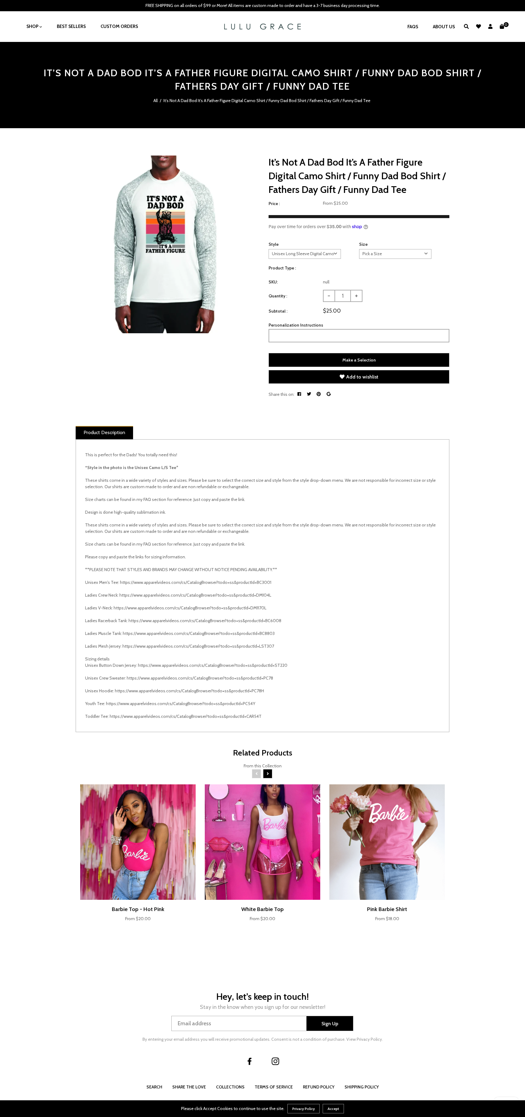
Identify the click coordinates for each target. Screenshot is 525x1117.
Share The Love (189, 1087)
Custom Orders (119, 26)
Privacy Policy (303, 1108)
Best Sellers (71, 26)
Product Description (104, 432)
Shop (32, 26)
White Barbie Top (262, 909)
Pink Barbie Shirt (387, 909)
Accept (333, 1108)
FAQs (412, 26)
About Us (444, 26)
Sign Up (329, 1023)
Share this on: (281, 394)
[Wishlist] (478, 26)
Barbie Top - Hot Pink (138, 909)
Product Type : (282, 268)
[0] (502, 26)
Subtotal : (278, 311)
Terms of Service (274, 1087)
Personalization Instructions (296, 325)
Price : (274, 203)
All (155, 100)
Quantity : (278, 296)
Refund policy (319, 1087)
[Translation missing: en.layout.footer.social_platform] (249, 1061)
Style (274, 244)
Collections (230, 1087)
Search (154, 1087)
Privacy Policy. (370, 1039)
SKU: (273, 282)
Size (363, 244)
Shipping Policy (362, 1087)
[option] (164, 244)
